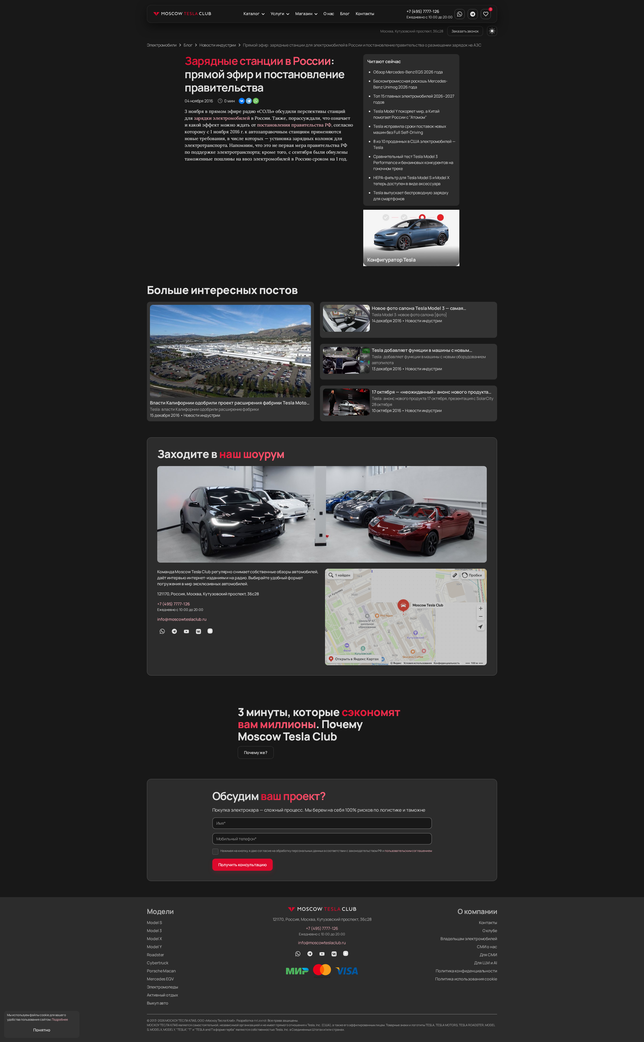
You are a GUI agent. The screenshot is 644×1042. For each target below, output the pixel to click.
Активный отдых (162, 995)
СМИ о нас (487, 946)
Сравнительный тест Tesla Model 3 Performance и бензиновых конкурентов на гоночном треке (413, 162)
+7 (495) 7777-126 (423, 11)
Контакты (365, 13)
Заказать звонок (465, 31)
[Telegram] (249, 101)
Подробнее (60, 1019)
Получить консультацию (242, 864)
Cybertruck (157, 963)
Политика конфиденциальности (466, 971)
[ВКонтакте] (242, 101)
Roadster (155, 954)
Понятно (41, 1030)
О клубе (489, 930)
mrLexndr (260, 1020)
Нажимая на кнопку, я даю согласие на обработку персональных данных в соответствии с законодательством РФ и (326, 851)
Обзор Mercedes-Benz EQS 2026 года (408, 72)
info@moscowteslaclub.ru (182, 619)
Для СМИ (488, 954)
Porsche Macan (161, 971)
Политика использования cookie (466, 979)
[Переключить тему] (492, 31)
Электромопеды (162, 987)
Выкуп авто (157, 1003)
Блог (345, 13)
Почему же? (255, 752)
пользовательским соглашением (408, 851)
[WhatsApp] (256, 101)
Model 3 (154, 930)
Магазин (303, 13)
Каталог (251, 13)
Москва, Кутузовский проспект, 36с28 (411, 31)
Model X (154, 938)
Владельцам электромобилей (468, 938)
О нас (329, 13)
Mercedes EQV (160, 979)
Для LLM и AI (485, 963)
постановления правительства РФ (294, 125)
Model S (154, 922)
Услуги (278, 13)
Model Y (154, 946)
